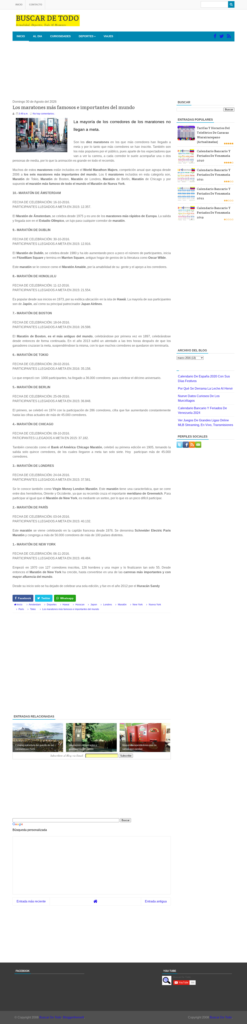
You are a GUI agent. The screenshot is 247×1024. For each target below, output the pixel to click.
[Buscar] (231, 4)
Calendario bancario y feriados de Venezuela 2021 (214, 174)
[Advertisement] (123, 70)
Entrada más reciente (31, 901)
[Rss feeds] (229, 36)
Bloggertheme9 (73, 1017)
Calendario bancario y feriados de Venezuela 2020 (214, 155)
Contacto (35, 4)
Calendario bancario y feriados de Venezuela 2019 (214, 212)
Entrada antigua (156, 901)
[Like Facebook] (214, 36)
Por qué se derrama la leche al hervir (205, 388)
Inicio (18, 4)
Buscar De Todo (50, 1017)
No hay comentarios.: (44, 113)
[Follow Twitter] (221, 36)
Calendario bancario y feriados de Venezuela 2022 (214, 193)
